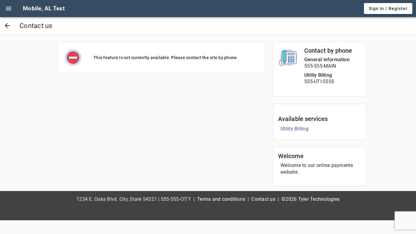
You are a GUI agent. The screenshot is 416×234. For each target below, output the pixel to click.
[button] (8, 8)
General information (327, 59)
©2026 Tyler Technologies (310, 199)
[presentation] (8, 8)
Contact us (263, 199)
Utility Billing (318, 75)
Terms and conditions (221, 199)
